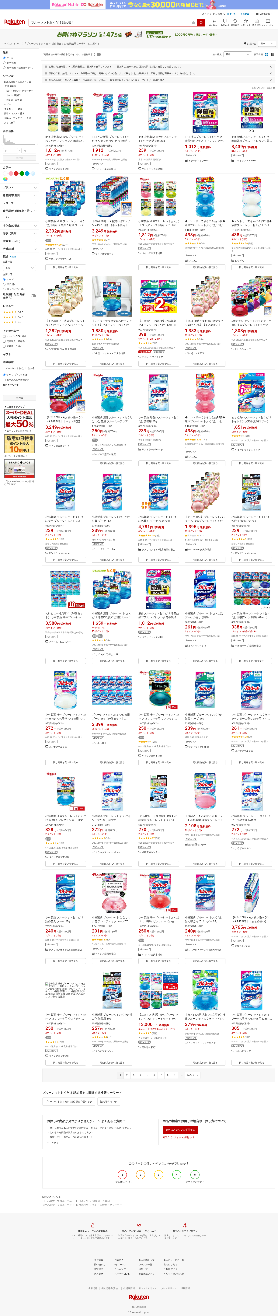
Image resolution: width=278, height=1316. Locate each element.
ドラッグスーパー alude (107, 852)
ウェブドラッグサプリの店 (202, 1043)
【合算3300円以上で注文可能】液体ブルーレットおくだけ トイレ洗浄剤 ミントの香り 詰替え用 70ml (205, 1018)
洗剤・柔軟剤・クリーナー (107, 1204)
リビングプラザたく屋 (60, 259)
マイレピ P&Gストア (152, 357)
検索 (21, 158)
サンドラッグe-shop (152, 169)
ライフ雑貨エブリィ (105, 254)
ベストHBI (100, 743)
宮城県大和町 (148, 1047)
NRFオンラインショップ (247, 450)
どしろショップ (243, 349)
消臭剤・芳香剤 (101, 1201)
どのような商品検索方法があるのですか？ (71, 1132)
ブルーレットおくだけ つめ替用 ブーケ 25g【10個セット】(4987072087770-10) (111, 718)
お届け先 (7, 262)
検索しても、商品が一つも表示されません (71, 1137)
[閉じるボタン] (270, 67)
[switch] (33, 295)
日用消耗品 (82, 1201)
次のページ (192, 1075)
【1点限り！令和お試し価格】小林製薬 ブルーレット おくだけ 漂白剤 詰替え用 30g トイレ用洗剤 (158, 819)
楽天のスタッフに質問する (180, 1129)
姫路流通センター (151, 852)
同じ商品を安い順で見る (65, 267)
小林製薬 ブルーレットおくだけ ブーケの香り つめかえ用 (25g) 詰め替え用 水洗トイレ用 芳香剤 (251, 1018)
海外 (14, 256)
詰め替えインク (108, 1101)
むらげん (192, 261)
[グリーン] (21, 173)
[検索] (201, 22)
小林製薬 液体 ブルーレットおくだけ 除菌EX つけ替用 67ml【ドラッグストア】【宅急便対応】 (250, 617)
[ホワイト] (5, 173)
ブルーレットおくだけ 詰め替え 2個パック (68, 1101)
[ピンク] (11, 173)
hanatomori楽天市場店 (199, 549)
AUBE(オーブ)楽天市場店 (248, 646)
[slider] (3, 144)
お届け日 (7, 274)
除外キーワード (11, 385)
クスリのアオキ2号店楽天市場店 (158, 549)
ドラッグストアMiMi (198, 160)
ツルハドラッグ (243, 1051)
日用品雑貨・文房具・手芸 (57, 1201)
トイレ (6, 217)
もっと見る (52, 1143)
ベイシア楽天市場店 (59, 169)
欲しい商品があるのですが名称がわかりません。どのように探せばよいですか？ (91, 1128)
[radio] (4, 58)
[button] (264, 14)
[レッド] (16, 173)
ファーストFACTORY (60, 642)
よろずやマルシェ (197, 646)
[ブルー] (27, 173)
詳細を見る (159, 80)
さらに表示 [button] (9, 122)
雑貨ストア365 (196, 353)
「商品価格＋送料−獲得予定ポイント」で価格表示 (67, 54)
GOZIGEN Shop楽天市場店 (62, 349)
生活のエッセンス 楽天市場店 (110, 353)
